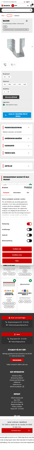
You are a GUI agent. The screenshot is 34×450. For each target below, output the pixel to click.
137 (14, 84)
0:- (30, 5)
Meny (16, 5)
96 (5, 84)
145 (19, 84)
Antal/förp (6, 89)
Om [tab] (28, 192)
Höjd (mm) (6, 81)
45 (5, 77)
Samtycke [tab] (6, 192)
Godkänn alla (17, 249)
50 (8, 92)
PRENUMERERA (17, 360)
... (8, 15)
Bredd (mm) (6, 74)
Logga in (28, 1)
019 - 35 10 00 (19, 409)
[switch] (29, 229)
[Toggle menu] (31, 2)
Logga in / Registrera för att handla (18, 115)
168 (24, 84)
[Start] (5, 6)
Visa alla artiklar (11, 97)
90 (9, 77)
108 (9, 84)
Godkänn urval (17, 255)
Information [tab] (17, 192)
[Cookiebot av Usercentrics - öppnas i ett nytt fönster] (24, 187)
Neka (17, 261)
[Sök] (30, 10)
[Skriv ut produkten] (26, 21)
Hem (2, 15)
